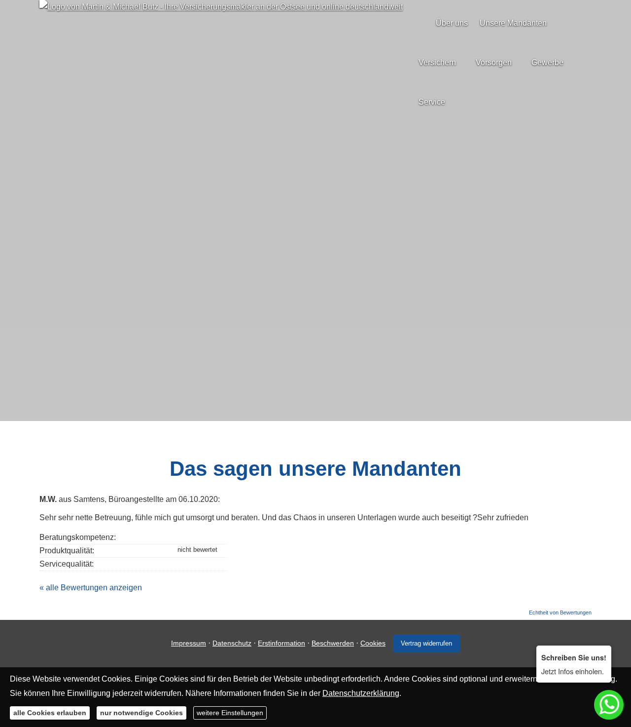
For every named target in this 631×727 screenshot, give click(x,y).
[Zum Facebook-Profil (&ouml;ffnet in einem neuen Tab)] (286, 340)
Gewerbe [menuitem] (547, 62)
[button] (315, 398)
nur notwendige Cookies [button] (141, 712)
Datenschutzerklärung (360, 693)
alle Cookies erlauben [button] (49, 712)
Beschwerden (333, 643)
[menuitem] (421, 23)
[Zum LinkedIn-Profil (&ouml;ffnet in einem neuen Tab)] (345, 340)
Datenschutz (231, 643)
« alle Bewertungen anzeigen (90, 587)
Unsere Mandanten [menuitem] (513, 23)
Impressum (188, 643)
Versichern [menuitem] (437, 62)
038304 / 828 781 (322, 307)
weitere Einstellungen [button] (230, 712)
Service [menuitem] (432, 102)
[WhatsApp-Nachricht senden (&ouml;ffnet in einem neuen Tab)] (325, 340)
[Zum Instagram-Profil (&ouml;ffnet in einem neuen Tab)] (305, 340)
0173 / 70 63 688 (322, 323)
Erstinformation (281, 643)
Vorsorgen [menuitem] (494, 62)
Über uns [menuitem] (452, 23)
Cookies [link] (373, 643)
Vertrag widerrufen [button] (426, 643)
